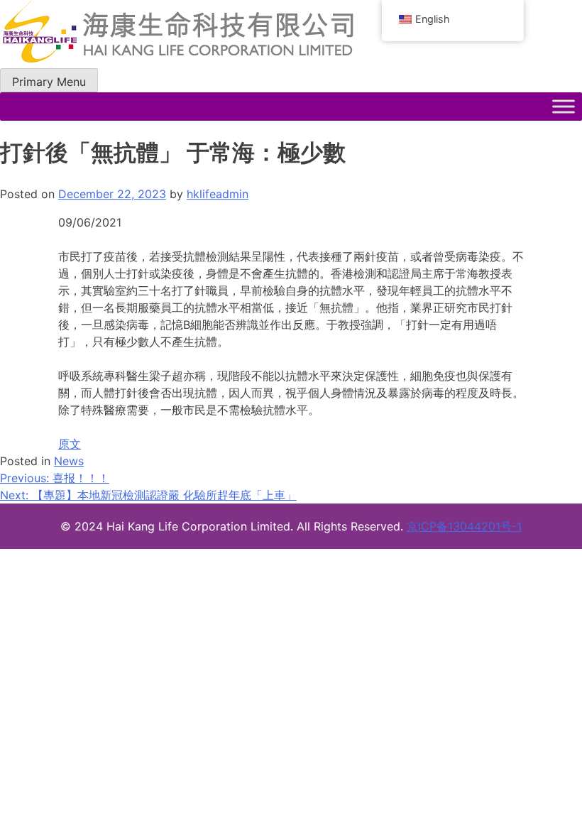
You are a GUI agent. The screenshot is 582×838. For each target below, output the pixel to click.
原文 (69, 444)
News (69, 461)
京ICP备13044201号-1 (464, 526)
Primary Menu (49, 82)
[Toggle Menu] (563, 106)
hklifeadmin (217, 194)
